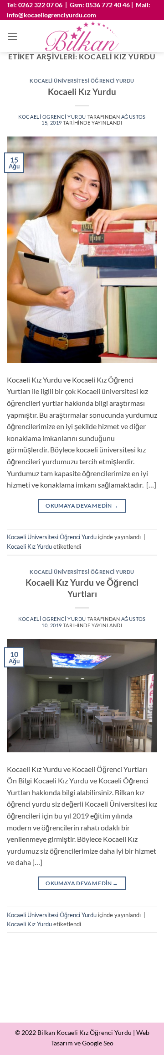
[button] (12, 36)
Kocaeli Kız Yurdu (82, 91)
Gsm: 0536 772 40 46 (100, 5)
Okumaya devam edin (82, 505)
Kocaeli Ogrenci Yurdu (52, 117)
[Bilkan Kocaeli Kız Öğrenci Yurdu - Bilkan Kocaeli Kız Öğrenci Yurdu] (82, 36)
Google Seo (97, 1043)
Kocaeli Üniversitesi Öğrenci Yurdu (82, 81)
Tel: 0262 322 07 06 (34, 5)
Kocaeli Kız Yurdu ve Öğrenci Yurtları (82, 588)
